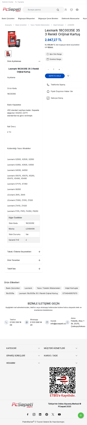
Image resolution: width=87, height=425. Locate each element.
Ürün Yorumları (13, 260)
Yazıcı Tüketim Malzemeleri (48, 288)
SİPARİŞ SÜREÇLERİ (15, 355)
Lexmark (28, 288)
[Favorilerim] (71, 9)
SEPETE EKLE (55, 76)
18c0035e (10, 293)
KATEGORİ (11, 348)
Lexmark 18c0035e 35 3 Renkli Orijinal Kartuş (38, 293)
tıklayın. (50, 47)
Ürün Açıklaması (14, 61)
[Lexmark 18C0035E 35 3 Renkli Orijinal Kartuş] (14, 39)
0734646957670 (70, 293)
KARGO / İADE (51, 355)
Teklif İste (11, 269)
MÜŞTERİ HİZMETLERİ (54, 348)
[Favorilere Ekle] (68, 76)
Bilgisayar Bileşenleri (26, 18)
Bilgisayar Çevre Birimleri (48, 18)
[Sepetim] (76, 10)
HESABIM (10, 363)
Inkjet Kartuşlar (71, 288)
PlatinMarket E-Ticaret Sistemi (35, 422)
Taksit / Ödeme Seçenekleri (19, 251)
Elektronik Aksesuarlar (70, 18)
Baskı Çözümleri (8, 18)
